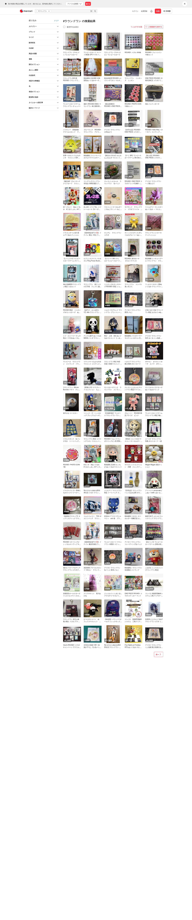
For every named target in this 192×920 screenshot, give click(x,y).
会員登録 (144, 11)
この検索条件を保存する (155, 27)
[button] (49, 11)
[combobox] (66, 11)
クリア (56, 20)
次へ (157, 654)
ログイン (135, 11)
